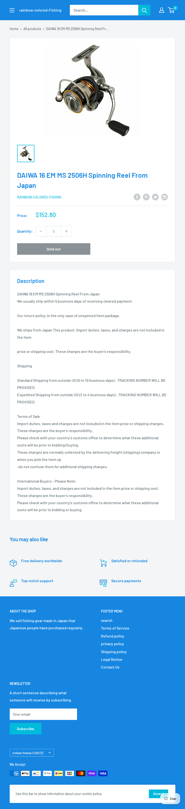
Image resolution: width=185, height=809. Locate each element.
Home (14, 29)
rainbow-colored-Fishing (39, 197)
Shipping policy (114, 651)
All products (32, 29)
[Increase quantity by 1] (66, 231)
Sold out (54, 249)
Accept (158, 794)
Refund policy (112, 636)
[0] (171, 10)
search (106, 620)
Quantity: (25, 231)
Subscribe (25, 728)
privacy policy (112, 643)
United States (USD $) (27, 753)
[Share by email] (164, 196)
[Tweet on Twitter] (155, 196)
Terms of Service (115, 628)
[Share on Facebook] (137, 196)
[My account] (161, 10)
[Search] (144, 10)
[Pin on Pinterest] (146, 196)
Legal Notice (111, 659)
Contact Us (110, 667)
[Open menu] (12, 10)
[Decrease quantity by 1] (41, 231)
